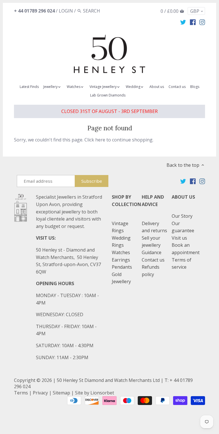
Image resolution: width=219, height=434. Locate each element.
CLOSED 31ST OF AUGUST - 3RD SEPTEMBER (109, 111)
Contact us (153, 260)
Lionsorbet (102, 393)
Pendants (122, 267)
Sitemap (61, 393)
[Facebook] (193, 22)
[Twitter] (183, 22)
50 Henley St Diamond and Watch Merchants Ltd (108, 380)
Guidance (151, 252)
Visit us (179, 238)
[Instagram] (202, 22)
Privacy (40, 393)
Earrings (121, 260)
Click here (94, 140)
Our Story (182, 216)
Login (66, 11)
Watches (121, 252)
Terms (21, 393)
